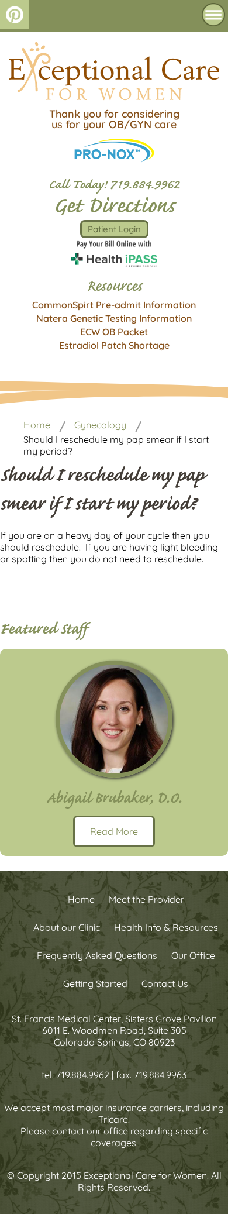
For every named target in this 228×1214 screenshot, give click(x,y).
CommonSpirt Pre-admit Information (114, 305)
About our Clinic (66, 927)
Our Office (193, 955)
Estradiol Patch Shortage (114, 345)
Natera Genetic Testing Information (114, 318)
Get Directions (114, 208)
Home (36, 425)
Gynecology (100, 425)
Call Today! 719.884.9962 (114, 186)
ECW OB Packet (114, 332)
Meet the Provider (146, 899)
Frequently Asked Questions (97, 955)
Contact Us (164, 983)
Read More (114, 831)
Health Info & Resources (166, 927)
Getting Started (95, 983)
